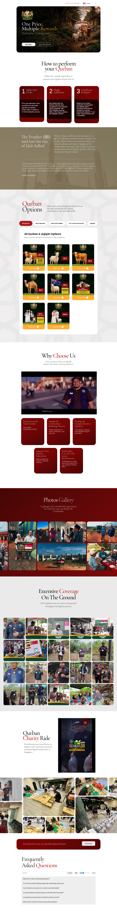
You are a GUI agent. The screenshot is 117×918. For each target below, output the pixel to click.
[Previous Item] (3, 546)
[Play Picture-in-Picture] (91, 412)
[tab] (25, 223)
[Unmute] (26, 412)
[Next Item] (114, 546)
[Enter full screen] (94, 412)
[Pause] (23, 412)
